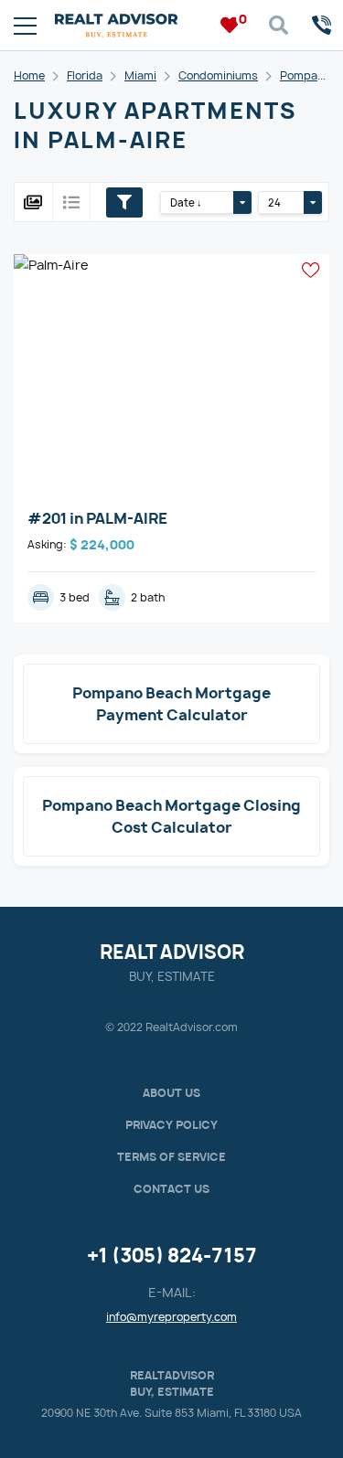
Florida (84, 75)
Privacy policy (171, 1125)
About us (171, 1093)
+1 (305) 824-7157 (172, 1255)
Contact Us (171, 1189)
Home (29, 75)
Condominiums (218, 75)
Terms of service (171, 1157)
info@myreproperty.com (171, 1317)
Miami (140, 75)
